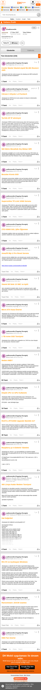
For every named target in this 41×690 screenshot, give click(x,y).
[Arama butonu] (38, 14)
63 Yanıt (5, 380)
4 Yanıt (4, 162)
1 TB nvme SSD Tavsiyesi (12, 336)
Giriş (38, 2)
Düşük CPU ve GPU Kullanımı (14, 393)
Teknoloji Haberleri (3, 4)
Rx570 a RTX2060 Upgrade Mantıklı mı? (18, 421)
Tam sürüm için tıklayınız (20, 681)
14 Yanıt (5, 408)
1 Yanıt (4, 81)
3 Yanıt (4, 241)
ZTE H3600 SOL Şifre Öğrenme (15, 229)
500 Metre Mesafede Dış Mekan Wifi (17, 149)
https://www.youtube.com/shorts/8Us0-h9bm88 (14, 265)
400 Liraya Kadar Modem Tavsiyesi (16, 484)
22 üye (25, 34)
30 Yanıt (5, 435)
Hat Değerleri (7, 518)
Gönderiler (11, 50)
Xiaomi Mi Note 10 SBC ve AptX (15, 284)
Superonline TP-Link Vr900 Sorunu (16, 201)
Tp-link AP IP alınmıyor (11, 118)
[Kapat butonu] (26, 678)
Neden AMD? (7, 360)
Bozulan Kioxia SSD (10, 174)
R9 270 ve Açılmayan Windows (15, 562)
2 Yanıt (4, 348)
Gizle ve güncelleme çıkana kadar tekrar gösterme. (20, 671)
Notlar (34, 27)
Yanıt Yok (5, 271)
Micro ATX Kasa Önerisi (12, 310)
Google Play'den (27, 667)
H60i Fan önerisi (8, 638)
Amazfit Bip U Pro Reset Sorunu (15, 253)
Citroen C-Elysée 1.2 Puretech (14, 94)
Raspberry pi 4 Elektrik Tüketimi (15, 448)
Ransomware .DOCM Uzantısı (14, 603)
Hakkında (30, 50)
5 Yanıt (4, 105)
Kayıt (38, 4)
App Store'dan (11, 667)
